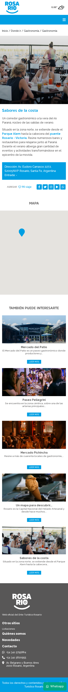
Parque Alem (11, 133)
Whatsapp (57, 686)
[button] (21, 232)
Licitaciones (8, 629)
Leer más (34, 362)
